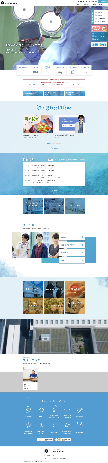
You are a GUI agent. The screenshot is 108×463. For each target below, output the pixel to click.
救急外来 (100, 12)
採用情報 (63, 159)
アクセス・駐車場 (101, 21)
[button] (48, 143)
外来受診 (100, 15)
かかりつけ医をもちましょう (50, 93)
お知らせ (56, 159)
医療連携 (82, 159)
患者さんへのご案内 (72, 159)
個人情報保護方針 (53, 458)
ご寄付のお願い (29, 93)
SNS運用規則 (63, 458)
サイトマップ (45, 458)
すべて (50, 159)
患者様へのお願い (70, 93)
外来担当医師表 (101, 18)
